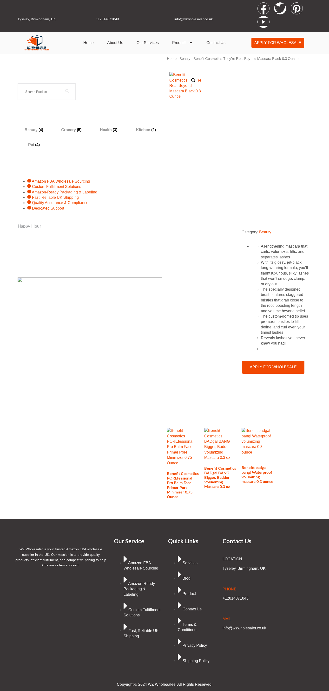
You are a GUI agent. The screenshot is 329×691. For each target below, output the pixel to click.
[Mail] (226, 608)
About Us (115, 43)
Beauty (185, 59)
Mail (227, 619)
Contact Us (215, 43)
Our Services (148, 43)
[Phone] (226, 578)
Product (178, 43)
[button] (193, 80)
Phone (230, 589)
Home (88, 43)
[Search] (67, 91)
